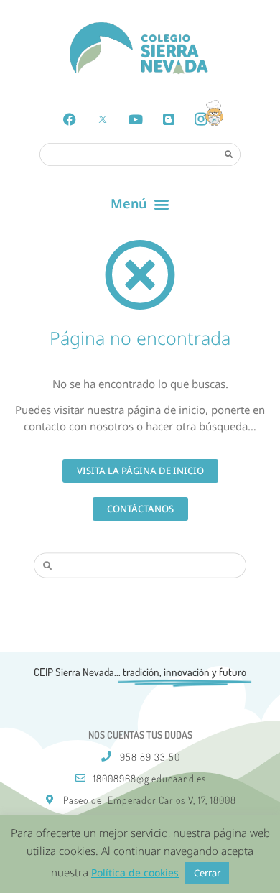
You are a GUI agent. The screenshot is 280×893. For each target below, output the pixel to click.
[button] (140, 204)
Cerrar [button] (207, 872)
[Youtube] (136, 119)
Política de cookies (135, 872)
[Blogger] (169, 119)
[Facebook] (70, 119)
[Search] (228, 154)
